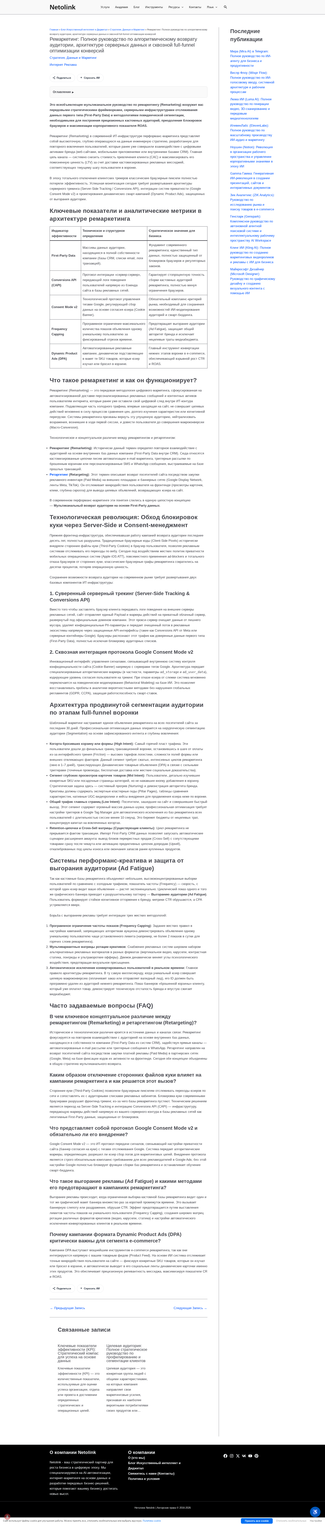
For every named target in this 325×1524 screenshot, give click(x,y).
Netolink (62, 7)
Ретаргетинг (59, 474)
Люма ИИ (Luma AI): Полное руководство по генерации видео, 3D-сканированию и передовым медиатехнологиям (251, 108)
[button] (181, 7)
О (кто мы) (136, 1458)
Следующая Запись (190, 1308)
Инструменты (154, 7)
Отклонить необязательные (291, 1520)
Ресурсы (174, 7)
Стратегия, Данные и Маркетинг (127, 29)
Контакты (195, 7)
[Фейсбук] (225, 1456)
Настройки (316, 1520)
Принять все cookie (257, 1520)
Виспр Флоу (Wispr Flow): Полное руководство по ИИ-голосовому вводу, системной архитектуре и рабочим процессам (252, 82)
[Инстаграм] (232, 1456)
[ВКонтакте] (244, 1456)
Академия (121, 7)
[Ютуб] (250, 1456)
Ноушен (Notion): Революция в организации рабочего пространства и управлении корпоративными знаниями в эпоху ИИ (251, 156)
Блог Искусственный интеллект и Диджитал (84, 29)
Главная (54, 29)
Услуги (105, 7)
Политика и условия (144, 1479)
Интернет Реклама (63, 64)
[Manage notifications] (7, 1517)
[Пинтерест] (256, 1456)
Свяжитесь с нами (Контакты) (151, 1473)
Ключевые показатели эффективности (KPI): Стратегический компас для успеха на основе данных (78, 1353)
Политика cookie (152, 1520)
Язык (210, 7)
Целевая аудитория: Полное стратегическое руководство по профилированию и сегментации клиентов (126, 1353)
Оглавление (62, 92)
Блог (137, 7)
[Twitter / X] (238, 1456)
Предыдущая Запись (67, 1308)
